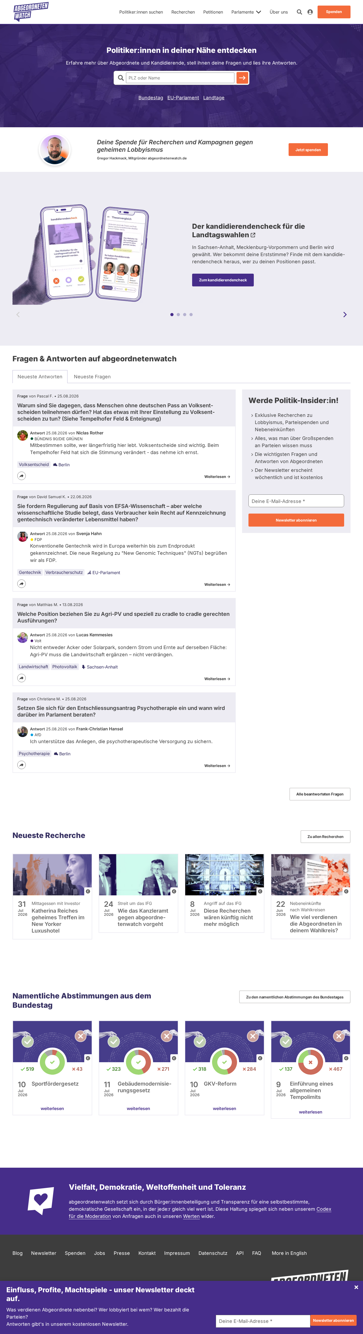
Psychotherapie (34, 753)
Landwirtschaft (33, 666)
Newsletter (43, 1253)
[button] (172, 314)
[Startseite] (31, 12)
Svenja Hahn (89, 533)
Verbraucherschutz (64, 572)
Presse (122, 1253)
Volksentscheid (34, 464)
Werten (191, 1216)
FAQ (256, 1253)
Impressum (177, 1253)
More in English (289, 1253)
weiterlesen (52, 1108)
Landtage (214, 97)
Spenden (75, 1253)
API (240, 1253)
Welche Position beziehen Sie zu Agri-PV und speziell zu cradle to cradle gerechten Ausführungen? (123, 617)
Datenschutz (213, 1253)
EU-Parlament (183, 97)
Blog (17, 1253)
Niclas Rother (89, 432)
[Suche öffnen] (299, 12)
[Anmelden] (310, 12)
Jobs (99, 1253)
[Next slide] (345, 314)
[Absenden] (242, 78)
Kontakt (147, 1253)
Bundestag (150, 97)
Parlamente (242, 12)
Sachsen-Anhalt (102, 667)
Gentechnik (30, 572)
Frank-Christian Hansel (99, 728)
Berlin (64, 464)
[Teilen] (21, 476)
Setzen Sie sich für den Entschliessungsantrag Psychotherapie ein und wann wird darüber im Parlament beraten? (121, 711)
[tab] (39, 376)
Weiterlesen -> (217, 476)
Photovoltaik (64, 666)
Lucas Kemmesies (94, 634)
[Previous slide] (18, 314)
